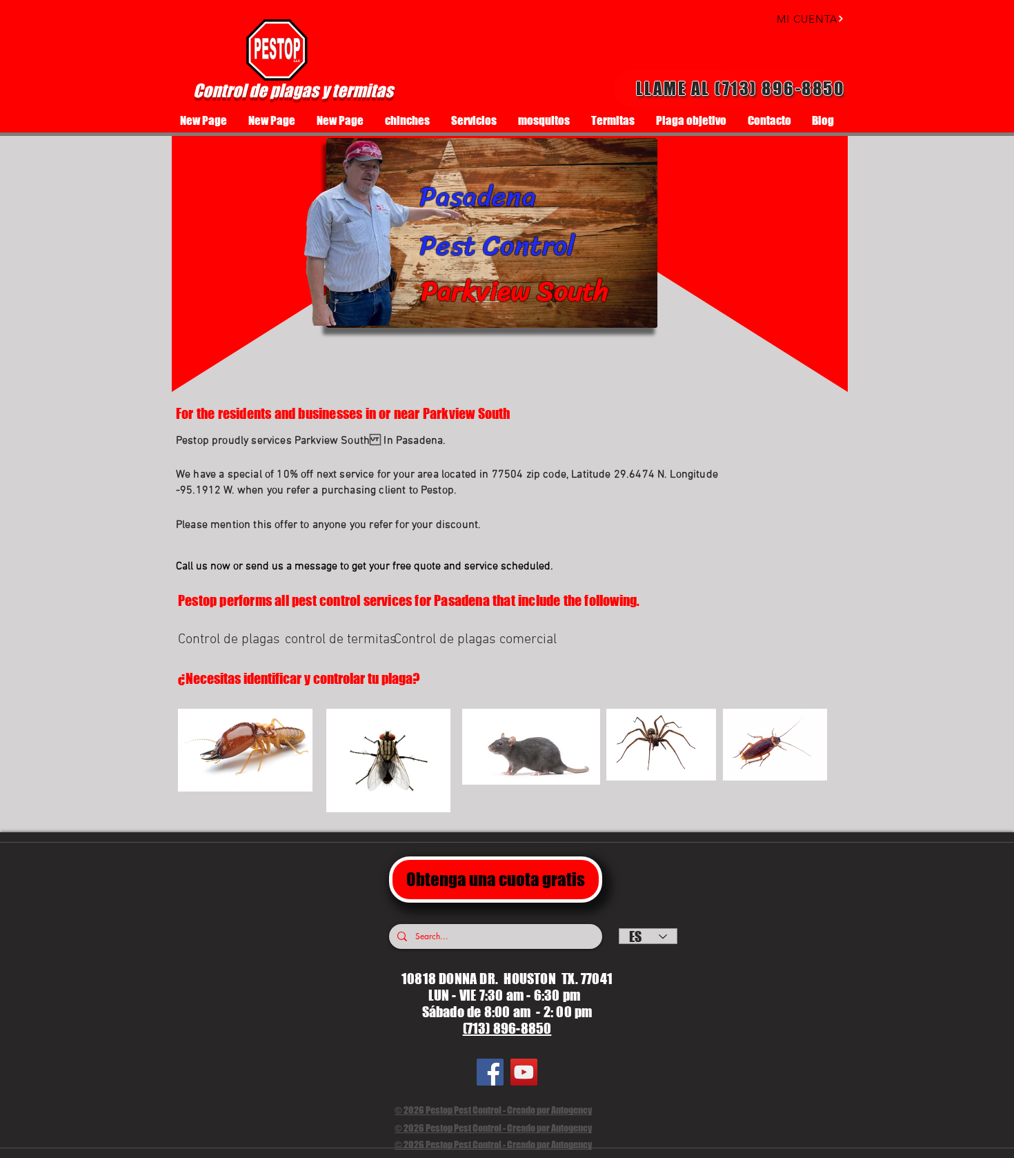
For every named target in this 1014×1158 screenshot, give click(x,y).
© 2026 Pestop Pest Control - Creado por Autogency (493, 1110)
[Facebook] (490, 1072)
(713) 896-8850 (507, 1028)
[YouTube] (523, 1072)
